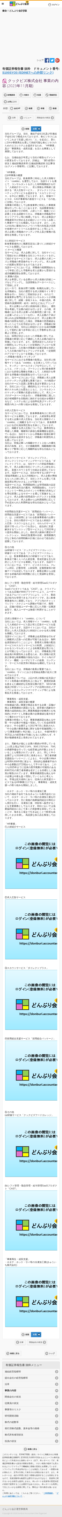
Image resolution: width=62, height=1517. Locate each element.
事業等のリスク (13, 1409)
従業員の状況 (12, 1403)
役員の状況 (10, 1441)
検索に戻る (14, 1353)
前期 (27, 129)
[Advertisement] (31, 35)
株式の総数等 (12, 1422)
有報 (42, 108)
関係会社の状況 (43, 118)
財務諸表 (11, 95)
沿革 (14, 118)
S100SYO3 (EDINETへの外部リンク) (27, 72)
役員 (39, 95)
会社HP (17, 108)
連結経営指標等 (13, 1371)
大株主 (26, 95)
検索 (30, 108)
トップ (52, 1353)
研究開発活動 (12, 1416)
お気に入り (12, 102)
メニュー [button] (3, 4)
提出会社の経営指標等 (16, 1378)
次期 (35, 129)
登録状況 (53, 95)
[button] (54, 4)
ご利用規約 (48, 1493)
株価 (55, 108)
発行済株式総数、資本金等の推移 (22, 1428)
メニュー (27, 118)
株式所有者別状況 (14, 1434)
